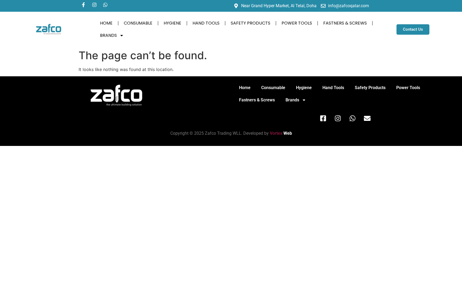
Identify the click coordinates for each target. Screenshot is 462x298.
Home (106, 23)
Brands (108, 35)
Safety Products (250, 23)
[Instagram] (94, 5)
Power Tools (297, 23)
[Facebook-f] (83, 5)
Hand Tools (206, 23)
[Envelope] (367, 118)
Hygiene (172, 23)
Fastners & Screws (345, 23)
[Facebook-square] (323, 118)
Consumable (138, 23)
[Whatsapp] (105, 5)
